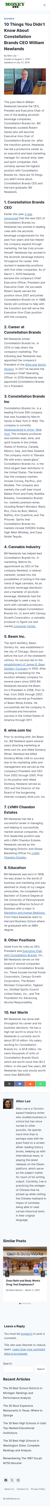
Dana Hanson (16, 1290)
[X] (12, 1480)
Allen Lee (11, 55)
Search (7, 1363)
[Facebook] (5, 1480)
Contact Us (22, 1489)
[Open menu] (44, 5)
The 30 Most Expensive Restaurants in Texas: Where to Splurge (23, 1410)
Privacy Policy (38, 1489)
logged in (26, 1333)
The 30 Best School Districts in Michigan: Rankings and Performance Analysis (22, 1393)
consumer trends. (24, 626)
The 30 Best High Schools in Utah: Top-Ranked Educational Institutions (25, 1428)
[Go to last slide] (7, 1274)
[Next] (43, 1274)
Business (9, 19)
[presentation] (25, 1261)
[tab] (20, 1303)
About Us (9, 1489)
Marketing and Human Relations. (24, 912)
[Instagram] (18, 1480)
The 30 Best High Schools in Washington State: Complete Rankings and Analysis (21, 1445)
